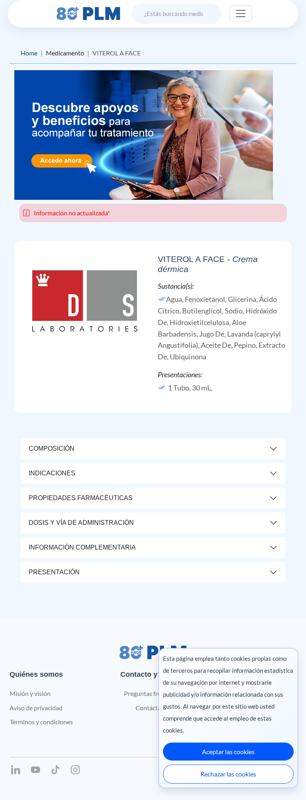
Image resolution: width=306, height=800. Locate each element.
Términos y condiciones (41, 721)
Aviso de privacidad (36, 707)
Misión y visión (30, 693)
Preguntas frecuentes (153, 693)
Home (29, 53)
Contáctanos (153, 707)
